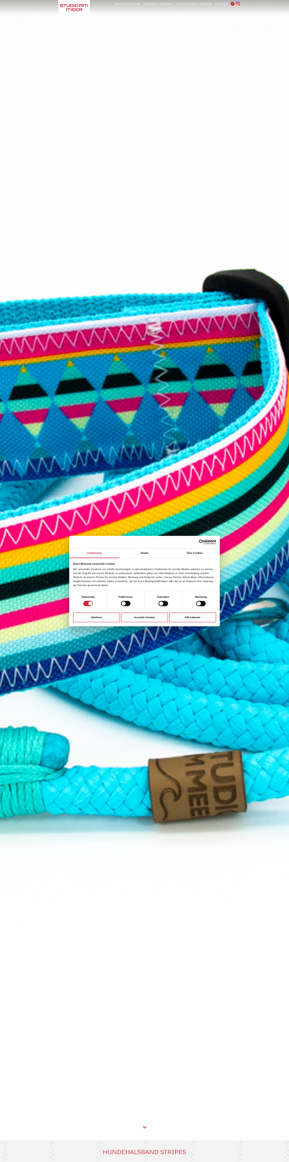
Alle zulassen (192, 617)
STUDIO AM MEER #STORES (194, 4)
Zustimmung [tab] (94, 552)
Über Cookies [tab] (195, 552)
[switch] (125, 603)
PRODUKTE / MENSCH (157, 4)
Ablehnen (96, 617)
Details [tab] (144, 552)
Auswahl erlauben (144, 617)
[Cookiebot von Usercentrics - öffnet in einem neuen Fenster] (201, 541)
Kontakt (221, 4)
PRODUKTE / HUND (127, 4)
